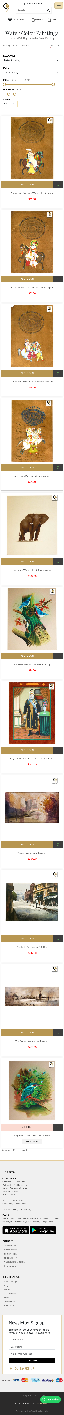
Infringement (10, 1266)
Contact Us (9, 1305)
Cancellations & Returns (14, 1262)
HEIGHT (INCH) (10, 89)
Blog (6, 1285)
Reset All (55, 45)
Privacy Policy (10, 1249)
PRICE (6, 80)
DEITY (6, 67)
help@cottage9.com (44, 1221)
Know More (32, 1141)
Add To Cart (27, 184)
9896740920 (43, 1403)
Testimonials (9, 1301)
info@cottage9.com (17, 1203)
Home (12, 38)
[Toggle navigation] (58, 5)
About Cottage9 (11, 1281)
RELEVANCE (9, 55)
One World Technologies (38, 1411)
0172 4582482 (16, 1200)
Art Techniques (11, 1293)
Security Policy (10, 1253)
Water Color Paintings (43, 38)
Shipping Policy (10, 1258)
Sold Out (27, 1127)
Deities (7, 1297)
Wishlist (7, 1289)
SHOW (6, 99)
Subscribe (32, 1360)
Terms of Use (10, 1245)
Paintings (23, 38)
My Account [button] (19, 19)
